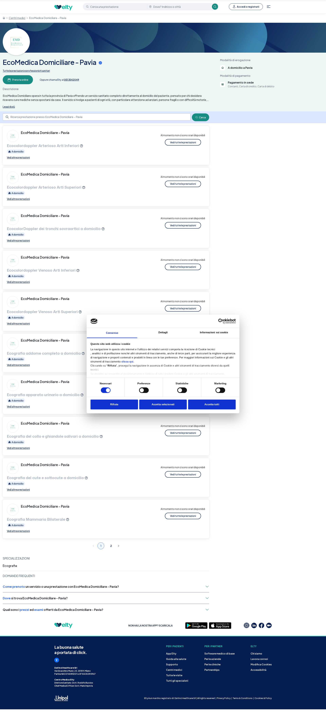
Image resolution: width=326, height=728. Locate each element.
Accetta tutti (211, 404)
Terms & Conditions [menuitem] (242, 698)
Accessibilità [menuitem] (258, 669)
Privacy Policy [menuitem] (224, 698)
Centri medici (17, 18)
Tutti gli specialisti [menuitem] (177, 680)
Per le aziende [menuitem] (212, 658)
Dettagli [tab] (163, 332)
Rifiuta (114, 404)
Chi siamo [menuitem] (256, 653)
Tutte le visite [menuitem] (174, 675)
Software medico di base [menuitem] (219, 653)
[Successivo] (118, 545)
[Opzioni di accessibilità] (56, 660)
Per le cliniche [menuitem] (212, 664)
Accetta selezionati (163, 404)
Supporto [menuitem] (172, 664)
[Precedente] (93, 545)
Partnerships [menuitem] (211, 669)
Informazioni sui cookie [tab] (214, 332)
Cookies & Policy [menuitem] (263, 698)
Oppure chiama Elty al (59, 79)
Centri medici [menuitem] (174, 669)
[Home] (4, 18)
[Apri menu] (269, 7)
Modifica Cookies (261, 664)
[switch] (144, 390)
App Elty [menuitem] (171, 653)
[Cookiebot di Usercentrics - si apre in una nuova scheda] (221, 321)
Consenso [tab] (112, 332)
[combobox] (115, 6)
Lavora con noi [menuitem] (259, 658)
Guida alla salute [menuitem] (176, 658)
